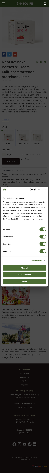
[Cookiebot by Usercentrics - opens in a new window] (30, 189)
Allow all (24, 268)
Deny (24, 282)
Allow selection (24, 275)
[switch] (42, 236)
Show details (36, 261)
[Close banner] (45, 190)
